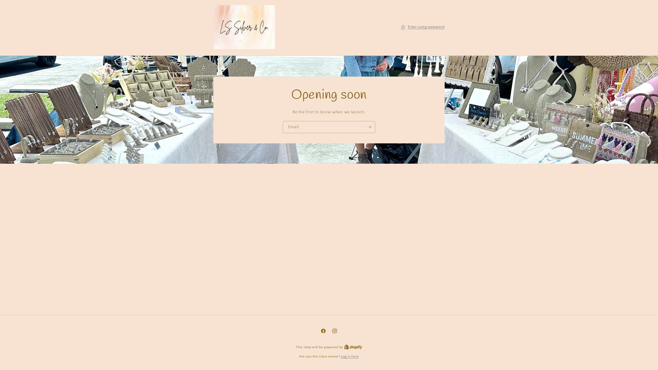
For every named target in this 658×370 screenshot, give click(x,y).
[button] (423, 27)
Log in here (350, 356)
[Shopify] (353, 347)
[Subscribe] (369, 127)
